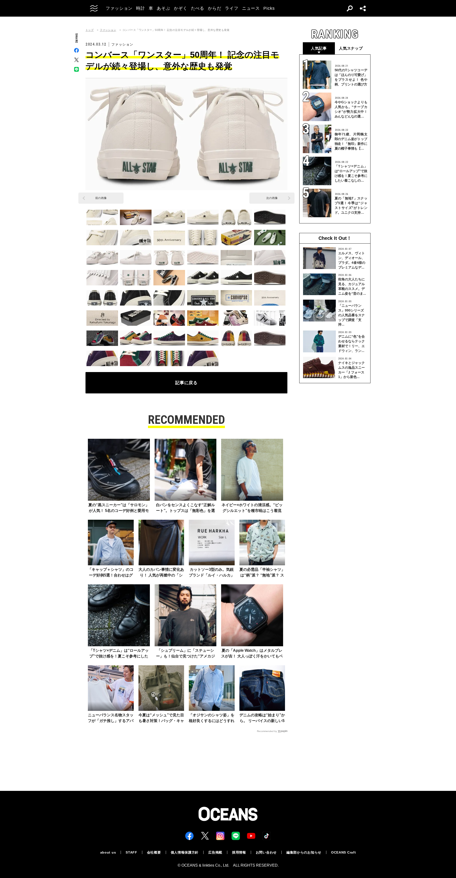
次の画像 (272, 198)
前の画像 (101, 198)
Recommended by (267, 731)
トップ (90, 30)
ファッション (108, 30)
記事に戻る (186, 382)
